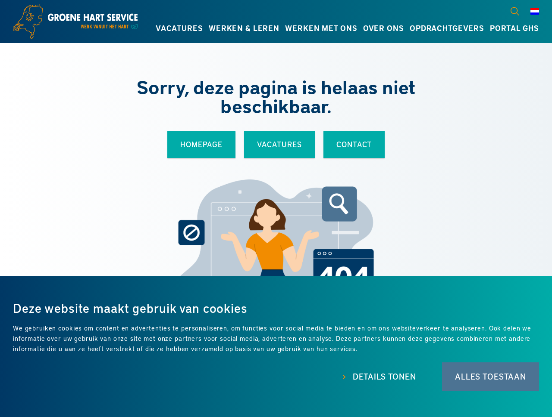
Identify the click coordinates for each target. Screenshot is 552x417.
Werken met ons (321, 28)
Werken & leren (244, 28)
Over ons (383, 28)
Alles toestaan (490, 376)
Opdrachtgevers (447, 28)
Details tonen (384, 376)
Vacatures (179, 28)
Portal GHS (514, 28)
